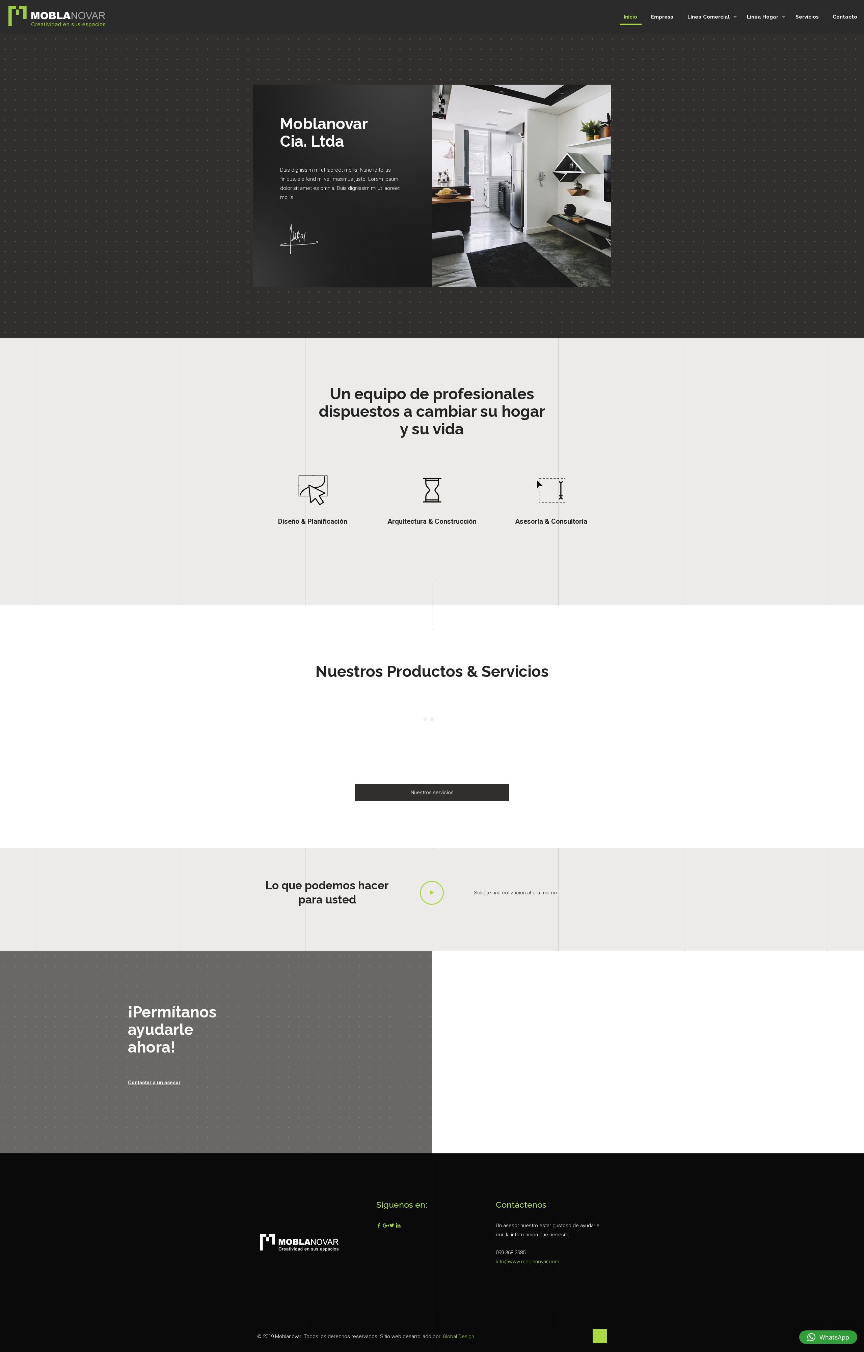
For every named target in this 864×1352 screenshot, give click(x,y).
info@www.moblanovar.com (527, 1262)
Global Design (458, 1336)
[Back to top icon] (600, 1336)
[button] (828, 1337)
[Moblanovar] (57, 17)
